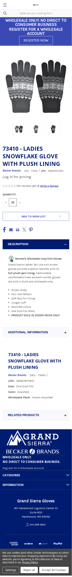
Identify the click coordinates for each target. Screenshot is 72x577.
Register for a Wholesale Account (23, 468)
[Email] (11, 229)
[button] (47, 186)
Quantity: (9, 194)
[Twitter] (24, 229)
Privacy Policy (29, 562)
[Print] (17, 229)
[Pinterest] (31, 229)
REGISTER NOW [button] (36, 40)
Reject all (29, 570)
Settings (10, 570)
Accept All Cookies (54, 570)
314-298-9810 (38, 524)
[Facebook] (4, 229)
